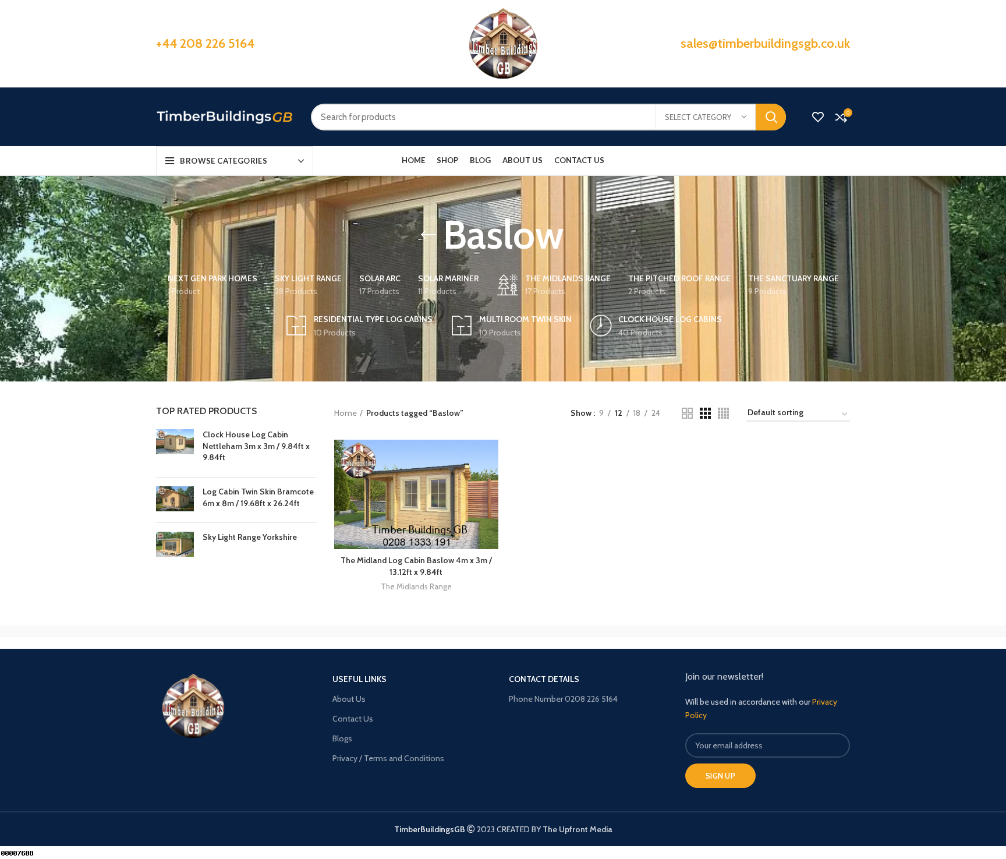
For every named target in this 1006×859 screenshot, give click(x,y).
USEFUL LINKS (359, 679)
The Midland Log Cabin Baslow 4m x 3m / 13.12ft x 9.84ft (416, 566)
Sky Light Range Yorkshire (250, 537)
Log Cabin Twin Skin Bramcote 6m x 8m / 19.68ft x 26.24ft (258, 497)
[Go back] (428, 234)
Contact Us (352, 718)
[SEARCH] (771, 117)
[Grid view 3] (705, 413)
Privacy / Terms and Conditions (388, 758)
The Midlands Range (416, 586)
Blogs (342, 738)
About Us (349, 699)
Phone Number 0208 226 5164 (563, 699)
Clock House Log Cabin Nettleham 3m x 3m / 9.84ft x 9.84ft (256, 445)
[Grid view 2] (687, 413)
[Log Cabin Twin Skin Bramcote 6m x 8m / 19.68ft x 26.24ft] (175, 500)
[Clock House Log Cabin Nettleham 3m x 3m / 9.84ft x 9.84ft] (175, 448)
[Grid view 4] (723, 413)
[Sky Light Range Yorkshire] (175, 544)
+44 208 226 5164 (205, 43)
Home (345, 413)
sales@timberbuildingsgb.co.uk (765, 43)
